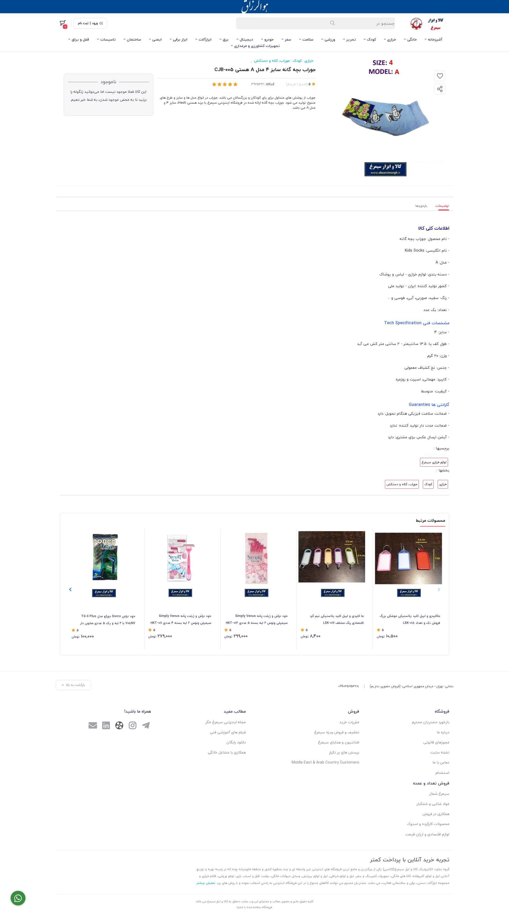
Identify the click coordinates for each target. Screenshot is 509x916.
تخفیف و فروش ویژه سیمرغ (336, 732)
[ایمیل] (92, 726)
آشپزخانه (435, 39)
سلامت (307, 39)
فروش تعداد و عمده (431, 783)
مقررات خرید (349, 722)
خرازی (391, 39)
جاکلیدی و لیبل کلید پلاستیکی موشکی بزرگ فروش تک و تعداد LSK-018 (410, 619)
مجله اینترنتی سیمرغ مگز (225, 722)
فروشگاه (442, 711)
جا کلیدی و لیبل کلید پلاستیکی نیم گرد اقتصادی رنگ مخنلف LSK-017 (337, 619)
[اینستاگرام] (132, 726)
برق (226, 39)
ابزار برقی (180, 39)
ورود (95, 23)
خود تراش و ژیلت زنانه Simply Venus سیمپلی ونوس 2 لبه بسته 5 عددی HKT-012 (257, 619)
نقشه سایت (439, 752)
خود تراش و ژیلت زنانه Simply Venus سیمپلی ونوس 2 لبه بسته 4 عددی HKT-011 (181, 619)
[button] (70, 589)
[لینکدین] (106, 726)
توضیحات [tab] (442, 206)
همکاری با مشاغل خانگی (227, 752)
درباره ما (443, 732)
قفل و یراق (80, 39)
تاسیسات (108, 39)
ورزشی (329, 39)
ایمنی (157, 39)
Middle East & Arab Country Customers (325, 762)
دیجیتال (246, 39)
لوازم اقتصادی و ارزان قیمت (427, 834)
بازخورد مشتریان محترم (430, 722)
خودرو (269, 39)
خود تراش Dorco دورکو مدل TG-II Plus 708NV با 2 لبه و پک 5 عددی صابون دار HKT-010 (107, 620)
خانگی (412, 39)
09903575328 (348, 686)
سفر (288, 39)
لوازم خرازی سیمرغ (434, 462)
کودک (371, 39)
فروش (353, 711)
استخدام (442, 772)
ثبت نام (83, 23)
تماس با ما (440, 762)
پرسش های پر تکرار (344, 752)
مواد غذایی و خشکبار (432, 803)
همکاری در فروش (436, 813)
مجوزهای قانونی (436, 742)
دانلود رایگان (236, 742)
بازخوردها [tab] (421, 206)
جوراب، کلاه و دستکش (272, 60)
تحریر (351, 39)
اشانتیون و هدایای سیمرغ (338, 742)
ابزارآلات (205, 39)
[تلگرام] (146, 726)
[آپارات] (119, 726)
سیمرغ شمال (439, 793)
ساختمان (134, 39)
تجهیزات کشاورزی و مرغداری (257, 46)
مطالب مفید (235, 711)
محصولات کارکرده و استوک (428, 824)
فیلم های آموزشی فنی (228, 732)
